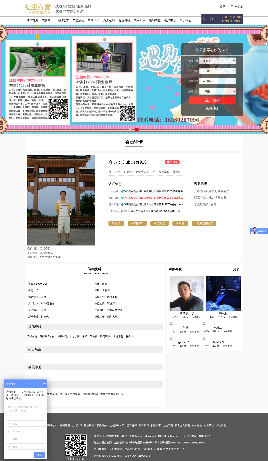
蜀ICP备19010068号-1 (200, 435)
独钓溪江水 (187, 313)
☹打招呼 (137, 223)
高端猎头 (93, 20)
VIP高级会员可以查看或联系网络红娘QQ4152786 (152, 210)
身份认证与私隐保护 (95, 425)
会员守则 (168, 425)
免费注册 (212, 108)
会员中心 (170, 20)
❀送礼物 (159, 223)
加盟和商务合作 (49, 425)
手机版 (239, 6)
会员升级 (77, 425)
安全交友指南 (182, 425)
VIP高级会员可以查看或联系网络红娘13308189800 (153, 191)
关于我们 (185, 20)
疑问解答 (132, 425)
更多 (236, 269)
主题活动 (78, 20)
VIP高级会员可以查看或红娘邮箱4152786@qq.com (153, 204)
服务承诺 (156, 425)
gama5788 (185, 342)
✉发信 (116, 223)
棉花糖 (223, 313)
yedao (218, 327)
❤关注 (180, 223)
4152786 (116, 455)
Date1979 (218, 342)
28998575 (144, 455)
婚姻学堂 (155, 20)
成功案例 (221, 425)
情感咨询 (124, 20)
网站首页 (32, 20)
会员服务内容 (117, 425)
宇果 (185, 327)
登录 (223, 6)
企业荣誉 (209, 425)
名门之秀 (63, 20)
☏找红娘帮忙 (204, 223)
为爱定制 (109, 20)
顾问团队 (139, 20)
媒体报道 (197, 425)
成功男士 (47, 20)
